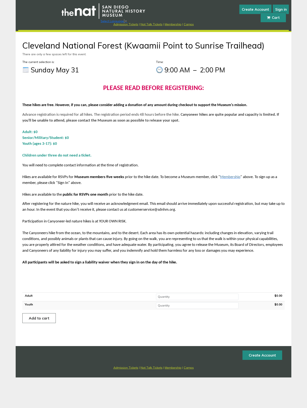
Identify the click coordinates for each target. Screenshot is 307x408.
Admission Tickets (125, 24)
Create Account (255, 9)
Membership (173, 24)
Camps (189, 24)
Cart (276, 17)
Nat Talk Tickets (151, 24)
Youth (29, 304)
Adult (29, 296)
